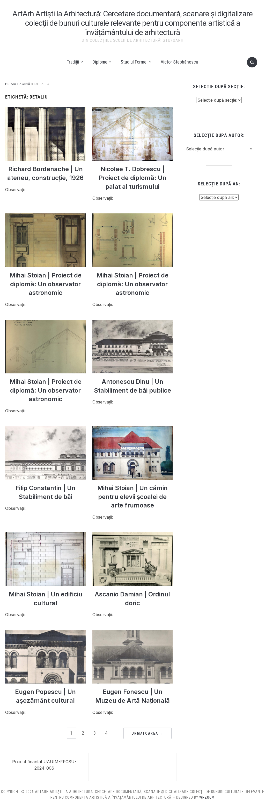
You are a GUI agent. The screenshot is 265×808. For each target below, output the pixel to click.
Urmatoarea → (147, 733)
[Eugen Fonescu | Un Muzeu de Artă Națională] (132, 633)
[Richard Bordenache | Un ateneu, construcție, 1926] (45, 110)
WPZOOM (207, 797)
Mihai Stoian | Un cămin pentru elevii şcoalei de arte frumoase (132, 496)
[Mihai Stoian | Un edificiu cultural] (45, 535)
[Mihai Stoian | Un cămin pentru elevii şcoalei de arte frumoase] (132, 429)
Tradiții (73, 62)
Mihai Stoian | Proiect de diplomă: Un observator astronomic (46, 283)
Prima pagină (17, 84)
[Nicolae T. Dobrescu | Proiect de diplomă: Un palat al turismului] (132, 110)
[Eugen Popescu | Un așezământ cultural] (45, 633)
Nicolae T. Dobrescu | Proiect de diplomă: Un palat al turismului (132, 177)
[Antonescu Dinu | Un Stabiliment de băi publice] (132, 322)
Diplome (99, 62)
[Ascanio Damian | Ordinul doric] (132, 535)
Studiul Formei (134, 62)
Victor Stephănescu (179, 62)
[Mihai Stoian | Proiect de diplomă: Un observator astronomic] (45, 216)
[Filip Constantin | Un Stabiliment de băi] (45, 429)
